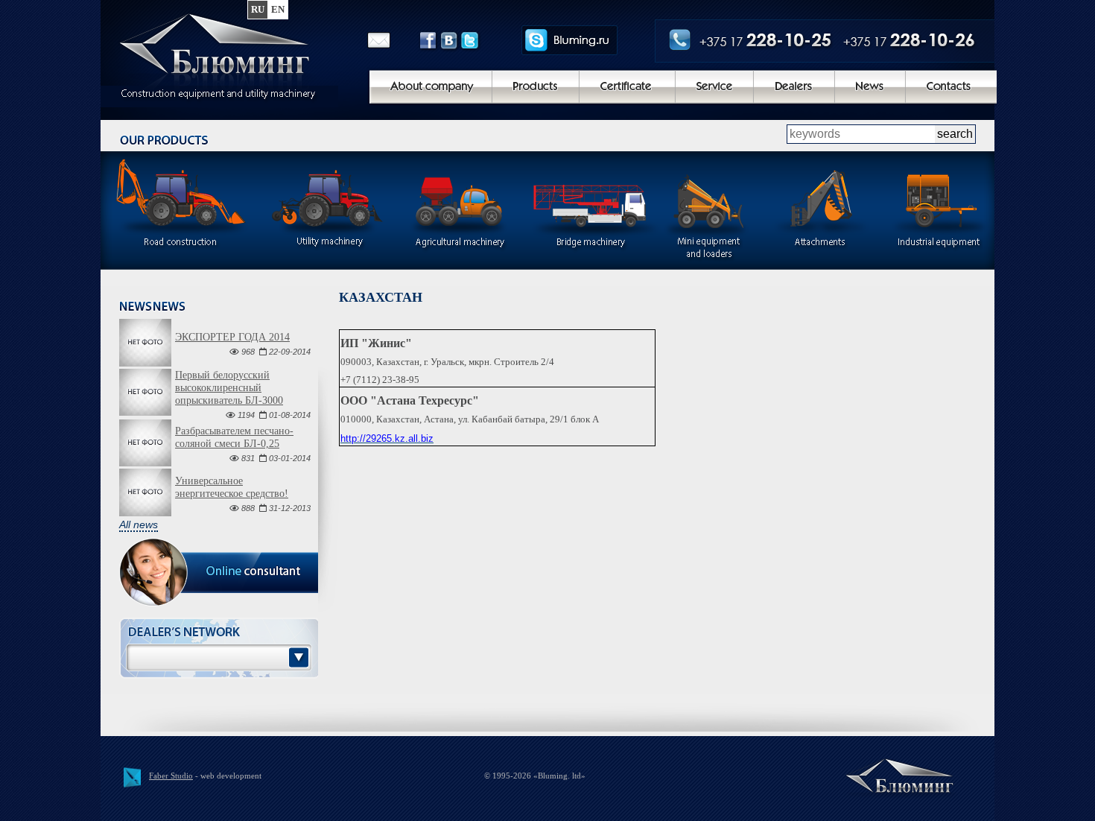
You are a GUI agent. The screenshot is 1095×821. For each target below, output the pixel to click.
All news (138, 524)
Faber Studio (171, 775)
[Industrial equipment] (938, 215)
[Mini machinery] (706, 215)
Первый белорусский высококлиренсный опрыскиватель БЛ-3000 (229, 388)
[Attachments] (819, 215)
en (278, 9)
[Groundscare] (329, 215)
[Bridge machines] (591, 215)
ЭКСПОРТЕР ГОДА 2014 (232, 337)
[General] (223, 56)
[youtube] (586, 39)
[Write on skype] (554, 39)
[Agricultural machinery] (460, 215)
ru (257, 9)
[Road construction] (181, 215)
